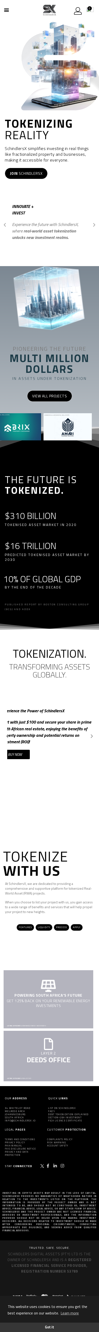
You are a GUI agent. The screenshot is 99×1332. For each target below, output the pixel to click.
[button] (6, 10)
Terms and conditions (20, 1139)
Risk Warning (56, 1142)
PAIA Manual (13, 1145)
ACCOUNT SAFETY (57, 1145)
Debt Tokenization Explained (68, 1114)
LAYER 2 (48, 1053)
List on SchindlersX (62, 1108)
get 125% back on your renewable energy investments (48, 1003)
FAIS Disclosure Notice (20, 1148)
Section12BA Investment (65, 1117)
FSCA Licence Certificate (65, 1120)
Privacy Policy (15, 1142)
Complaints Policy (60, 1139)
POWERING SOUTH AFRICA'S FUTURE (48, 995)
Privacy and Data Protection (17, 1153)
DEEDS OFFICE (48, 1059)
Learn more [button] (70, 1313)
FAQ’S (51, 1111)
